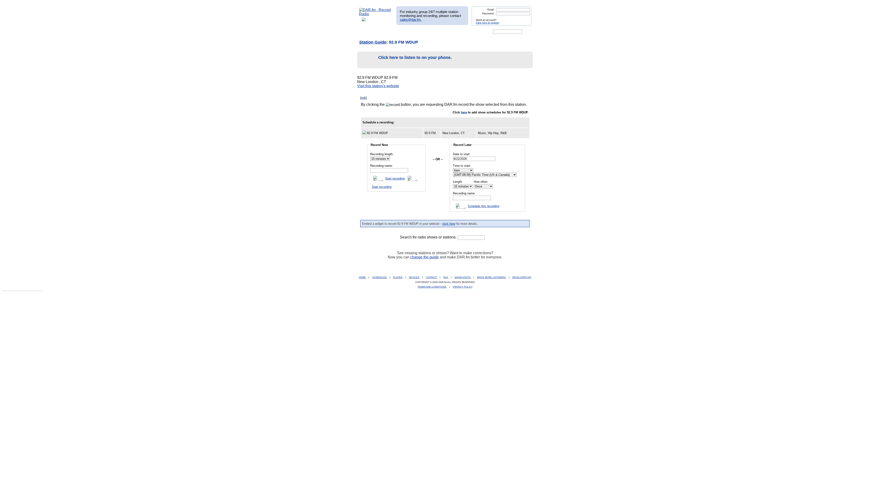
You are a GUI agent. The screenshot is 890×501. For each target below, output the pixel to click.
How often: (481, 181)
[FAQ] (449, 32)
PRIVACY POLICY (463, 287)
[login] (524, 18)
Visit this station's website (378, 86)
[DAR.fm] (375, 14)
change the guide (424, 257)
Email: (490, 9)
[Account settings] (467, 32)
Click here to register (487, 22)
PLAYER (398, 277)
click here (448, 223)
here (464, 112)
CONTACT (432, 277)
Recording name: (381, 165)
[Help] (431, 32)
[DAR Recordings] (390, 32)
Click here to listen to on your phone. (415, 57)
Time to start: (462, 165)
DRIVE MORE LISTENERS (491, 277)
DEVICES (414, 277)
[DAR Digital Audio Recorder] (367, 32)
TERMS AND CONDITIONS (432, 287)
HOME (362, 277)
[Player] (412, 32)
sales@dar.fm (410, 20)
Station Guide (372, 42)
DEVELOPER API (521, 277)
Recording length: (382, 154)
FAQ (446, 277)
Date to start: (461, 154)
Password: (488, 13)
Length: (458, 181)
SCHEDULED (379, 277)
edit (363, 98)
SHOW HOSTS (463, 277)
